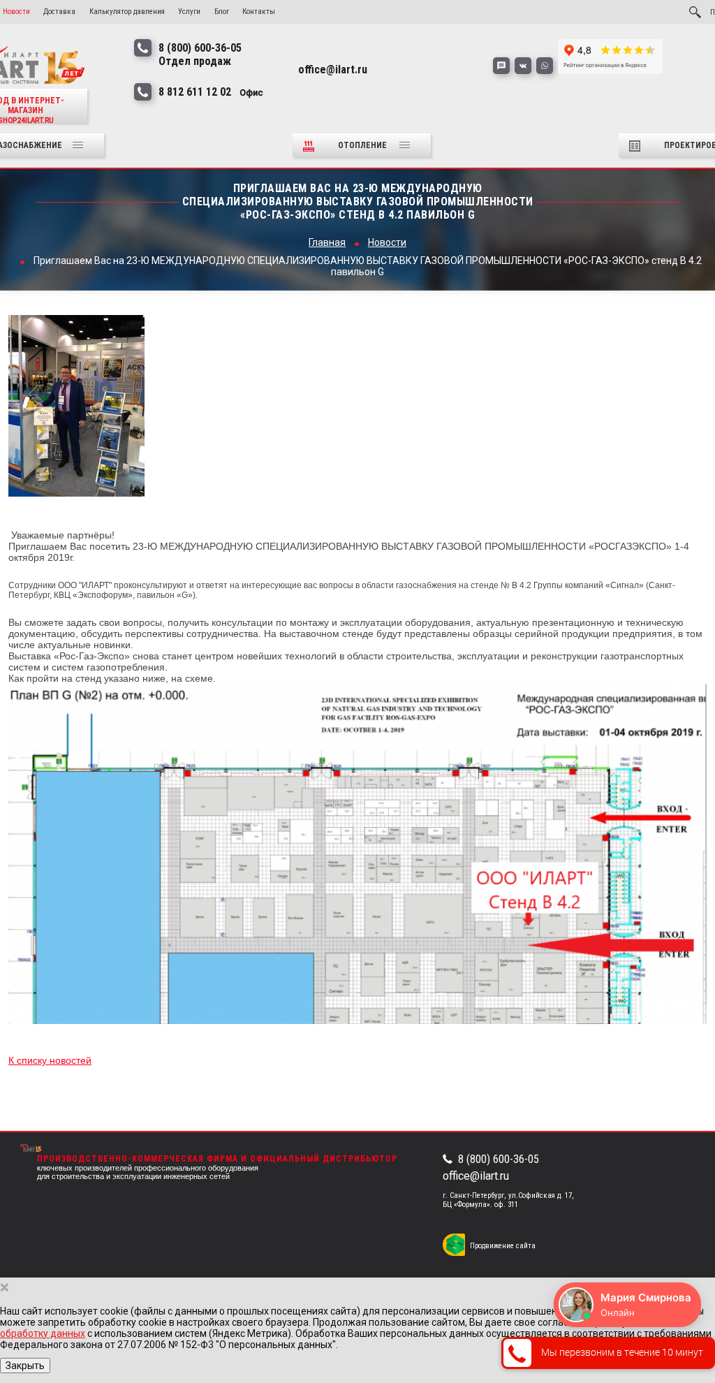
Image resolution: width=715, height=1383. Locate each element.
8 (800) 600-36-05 (498, 1159)
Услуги (189, 11)
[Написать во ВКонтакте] (523, 65)
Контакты (258, 11)
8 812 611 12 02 (211, 91)
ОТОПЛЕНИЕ (363, 145)
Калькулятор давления (127, 11)
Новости (16, 11)
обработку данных (42, 1333)
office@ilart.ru (476, 1176)
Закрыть (25, 1365)
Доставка (59, 11)
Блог (221, 11)
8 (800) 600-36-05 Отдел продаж (200, 54)
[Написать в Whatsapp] (544, 65)
